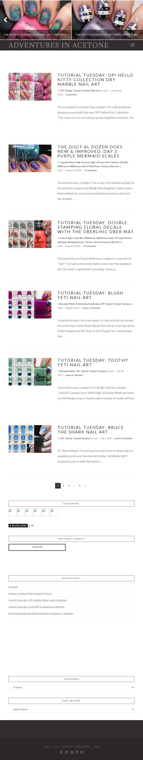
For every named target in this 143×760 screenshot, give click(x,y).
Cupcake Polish (67, 162)
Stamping (62, 242)
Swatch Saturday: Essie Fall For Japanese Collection (37, 606)
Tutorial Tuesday (81, 90)
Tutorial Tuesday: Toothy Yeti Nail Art (93, 362)
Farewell (13, 586)
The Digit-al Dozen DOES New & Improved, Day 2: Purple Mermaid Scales (90, 151)
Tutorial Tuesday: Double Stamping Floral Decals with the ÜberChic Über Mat (96, 227)
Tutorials (67, 746)
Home (46, 746)
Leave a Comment (91, 308)
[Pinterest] (81, 752)
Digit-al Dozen (83, 162)
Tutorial (68, 90)
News (96, 746)
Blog (55, 746)
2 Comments (90, 170)
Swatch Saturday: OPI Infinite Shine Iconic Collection (38, 600)
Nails (111, 238)
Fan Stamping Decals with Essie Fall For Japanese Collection (41, 613)
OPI (62, 90)
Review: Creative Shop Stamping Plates (30, 593)
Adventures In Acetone (59, 45)
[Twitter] (66, 752)
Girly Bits (123, 162)
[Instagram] (76, 752)
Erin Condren (112, 162)
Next (135, 20)
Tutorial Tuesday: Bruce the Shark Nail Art (91, 429)
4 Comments (90, 246)
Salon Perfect (125, 238)
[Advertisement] (35, 562)
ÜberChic (95, 90)
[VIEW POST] (30, 86)
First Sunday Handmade (87, 304)
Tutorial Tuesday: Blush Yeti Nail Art (90, 295)
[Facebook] (61, 752)
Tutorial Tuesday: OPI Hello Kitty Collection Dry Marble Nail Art (95, 80)
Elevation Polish (67, 304)
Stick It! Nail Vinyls (91, 166)
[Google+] (71, 752)
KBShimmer (63, 166)
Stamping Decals (75, 242)
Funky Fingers (67, 238)
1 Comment (71, 94)
